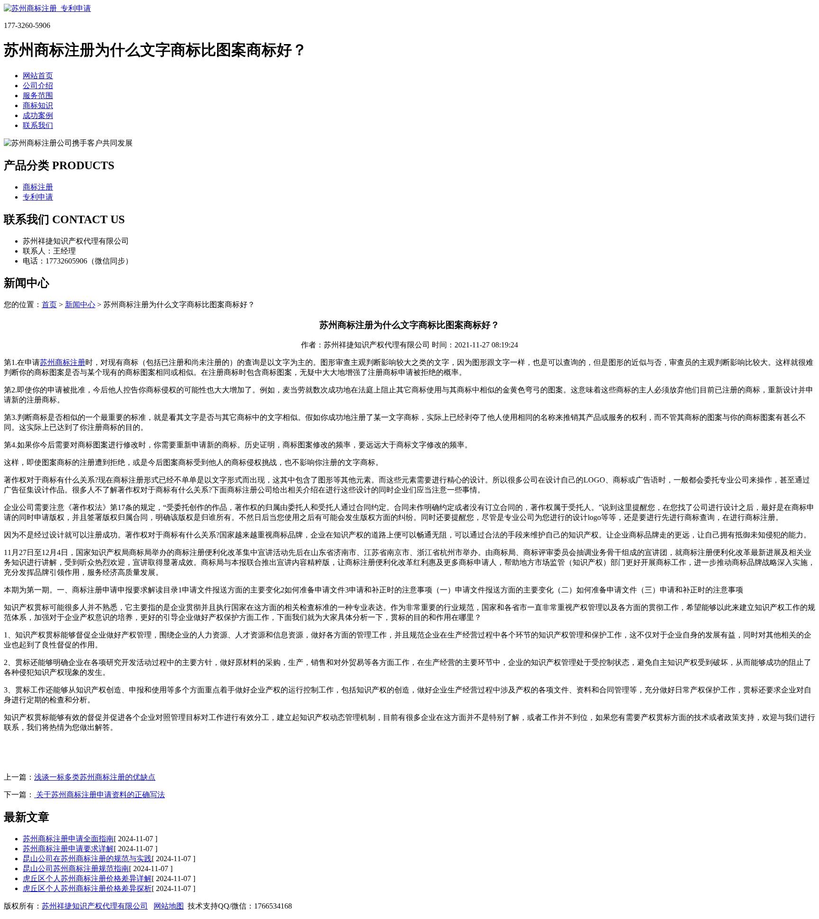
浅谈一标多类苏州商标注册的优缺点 (94, 777)
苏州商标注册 (62, 362)
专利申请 (38, 197)
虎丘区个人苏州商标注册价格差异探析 (87, 888)
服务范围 (38, 95)
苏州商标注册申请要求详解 (68, 849)
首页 (49, 304)
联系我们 (38, 125)
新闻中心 (80, 304)
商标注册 (38, 187)
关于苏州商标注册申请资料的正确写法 (99, 795)
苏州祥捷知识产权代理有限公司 (95, 906)
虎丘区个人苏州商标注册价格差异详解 (87, 878)
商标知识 (38, 105)
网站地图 (169, 906)
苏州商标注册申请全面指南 (68, 839)
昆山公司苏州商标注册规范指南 (76, 868)
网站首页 (38, 76)
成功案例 (38, 115)
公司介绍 (38, 86)
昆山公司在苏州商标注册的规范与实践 (87, 859)
